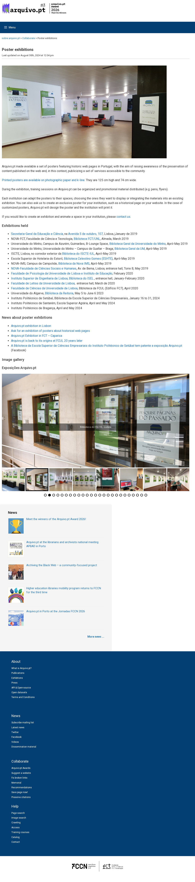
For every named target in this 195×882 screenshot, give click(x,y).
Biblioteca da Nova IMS (74, 263)
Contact (15, 842)
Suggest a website (21, 773)
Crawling (16, 822)
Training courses (20, 832)
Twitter (15, 732)
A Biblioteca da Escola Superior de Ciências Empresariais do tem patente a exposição (96, 345)
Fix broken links (19, 777)
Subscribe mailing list (22, 722)
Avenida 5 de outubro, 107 (85, 234)
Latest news (17, 727)
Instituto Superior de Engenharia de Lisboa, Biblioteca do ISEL (52, 278)
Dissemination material (23, 746)
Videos (15, 742)
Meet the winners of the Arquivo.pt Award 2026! (56, 519)
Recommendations (21, 787)
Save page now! (19, 792)
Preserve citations (21, 797)
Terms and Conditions (23, 697)
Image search (18, 817)
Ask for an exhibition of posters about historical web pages (50, 331)
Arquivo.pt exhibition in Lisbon (31, 326)
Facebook (16, 737)
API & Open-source (21, 687)
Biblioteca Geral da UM (129, 249)
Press (14, 682)
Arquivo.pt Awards (20, 768)
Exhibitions (17, 678)
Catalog (15, 837)
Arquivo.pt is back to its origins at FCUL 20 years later (46, 341)
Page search (18, 813)
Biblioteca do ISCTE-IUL (78, 253)
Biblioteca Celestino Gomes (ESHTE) (88, 258)
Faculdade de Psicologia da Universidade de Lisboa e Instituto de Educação (61, 273)
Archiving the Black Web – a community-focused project (61, 565)
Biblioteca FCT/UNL (87, 239)
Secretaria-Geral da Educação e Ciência (37, 234)
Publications (17, 673)
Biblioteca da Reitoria (59, 293)
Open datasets (19, 692)
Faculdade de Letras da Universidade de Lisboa (43, 283)
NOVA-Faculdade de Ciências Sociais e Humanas (43, 268)
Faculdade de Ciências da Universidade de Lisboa (44, 288)
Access (15, 827)
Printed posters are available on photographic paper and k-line (43, 180)
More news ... (95, 636)
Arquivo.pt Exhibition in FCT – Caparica (36, 336)
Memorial (16, 782)
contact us (123, 216)
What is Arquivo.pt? (21, 668)
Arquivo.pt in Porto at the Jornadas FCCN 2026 (55, 611)
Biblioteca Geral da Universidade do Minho (137, 244)
